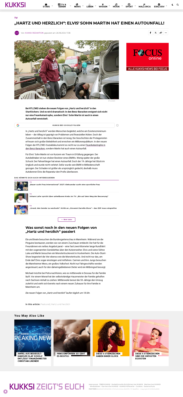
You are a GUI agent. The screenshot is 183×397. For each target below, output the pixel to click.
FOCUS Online (118, 389)
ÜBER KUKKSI (104, 384)
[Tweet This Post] (155, 32)
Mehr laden (68, 219)
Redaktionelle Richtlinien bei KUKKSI (127, 384)
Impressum (93, 384)
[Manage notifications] (5, 392)
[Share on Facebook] (150, 32)
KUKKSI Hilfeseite (127, 386)
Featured (45, 304)
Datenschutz (149, 386)
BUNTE (126, 389)
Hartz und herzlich (60, 304)
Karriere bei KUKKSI (110, 386)
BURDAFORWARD (104, 389)
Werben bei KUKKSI (152, 384)
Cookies (139, 386)
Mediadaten (95, 386)
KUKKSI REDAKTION (34, 33)
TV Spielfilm (135, 389)
